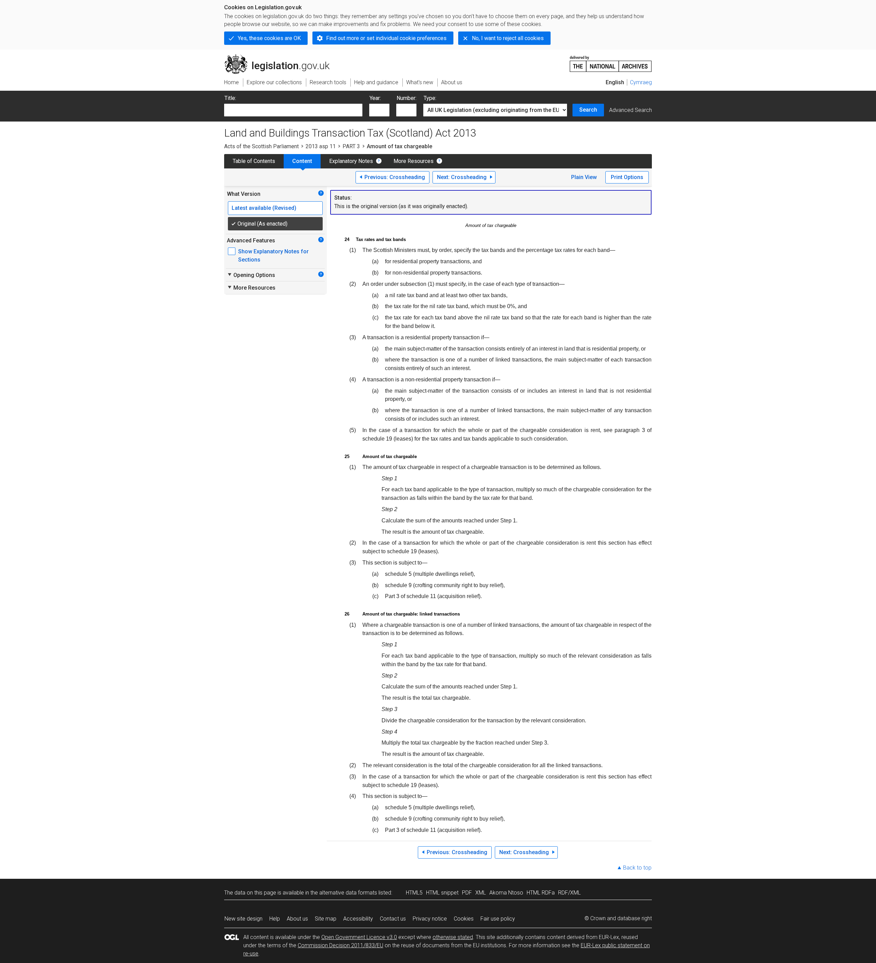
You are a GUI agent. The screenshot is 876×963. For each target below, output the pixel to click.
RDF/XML (569, 892)
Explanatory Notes (351, 161)
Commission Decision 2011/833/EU (340, 945)
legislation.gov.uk (280, 57)
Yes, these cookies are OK (269, 38)
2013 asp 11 (321, 146)
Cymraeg (641, 82)
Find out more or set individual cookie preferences (386, 38)
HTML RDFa (541, 892)
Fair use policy (497, 918)
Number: (406, 98)
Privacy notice (430, 918)
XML (480, 892)
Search (588, 109)
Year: (375, 98)
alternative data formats (348, 892)
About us (297, 918)
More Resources (414, 161)
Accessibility (358, 918)
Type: (430, 98)
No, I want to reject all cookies (508, 38)
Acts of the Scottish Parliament (261, 146)
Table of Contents (254, 161)
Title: (230, 98)
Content (302, 161)
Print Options (627, 177)
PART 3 (351, 146)
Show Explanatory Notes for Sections (273, 255)
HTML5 (414, 892)
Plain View (584, 177)
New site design (243, 918)
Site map (325, 918)
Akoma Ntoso (506, 892)
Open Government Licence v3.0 (359, 937)
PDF (467, 892)
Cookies (464, 918)
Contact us (393, 918)
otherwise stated (453, 937)
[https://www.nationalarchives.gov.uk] (611, 61)
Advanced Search (630, 110)
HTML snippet (442, 892)
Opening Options (251, 274)
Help (274, 918)
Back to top (637, 867)
